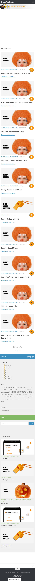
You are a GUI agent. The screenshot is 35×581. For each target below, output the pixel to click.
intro (24, 394)
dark (22, 389)
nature (8, 396)
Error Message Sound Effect (8, 525)
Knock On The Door (6, 547)
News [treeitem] (6, 375)
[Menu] (33, 2)
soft (9, 399)
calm (5, 389)
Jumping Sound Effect (9, 248)
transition (23, 399)
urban (27, 399)
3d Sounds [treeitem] (8, 365)
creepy (18, 389)
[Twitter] (33, 357)
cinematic (13, 390)
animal (18, 387)
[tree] (17, 372)
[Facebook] (30, 357)
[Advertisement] (17, 28)
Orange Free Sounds (7, 2)
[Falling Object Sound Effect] (17, 176)
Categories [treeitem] (8, 367)
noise (13, 397)
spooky (11, 399)
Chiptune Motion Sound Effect (12, 132)
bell (30, 387)
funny (2, 394)
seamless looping (4, 399)
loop (29, 394)
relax (23, 397)
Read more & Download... (8, 76)
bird (31, 387)
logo (26, 394)
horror (18, 394)
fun (33, 392)
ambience (7, 387)
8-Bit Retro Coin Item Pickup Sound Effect (17, 103)
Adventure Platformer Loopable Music (15, 73)
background (24, 387)
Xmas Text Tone (5, 458)
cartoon (8, 389)
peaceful (16, 397)
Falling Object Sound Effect (11, 190)
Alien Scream (4, 503)
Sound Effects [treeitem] (8, 377)
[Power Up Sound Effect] (17, 205)
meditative (3, 397)
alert (2, 387)
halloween (10, 394)
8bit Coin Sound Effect (9, 306)
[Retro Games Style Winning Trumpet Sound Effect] (17, 321)
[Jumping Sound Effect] (17, 234)
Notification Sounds (6, 456)
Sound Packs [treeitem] (8, 379)
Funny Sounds (5, 69)
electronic (3, 392)
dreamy (29, 389)
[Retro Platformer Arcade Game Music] (17, 263)
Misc (2, 477)
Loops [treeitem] (6, 371)
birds (2, 389)
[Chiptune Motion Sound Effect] (17, 117)
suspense (15, 399)
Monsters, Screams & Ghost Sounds (10, 499)
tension (19, 399)
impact (21, 394)
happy (14, 394)
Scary (30, 397)
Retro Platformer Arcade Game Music (15, 277)
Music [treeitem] (6, 373)
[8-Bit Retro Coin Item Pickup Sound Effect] (17, 88)
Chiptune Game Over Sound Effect (14, 161)
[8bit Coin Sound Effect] (17, 292)
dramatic (24, 389)
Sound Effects (14, 69)
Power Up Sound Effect (10, 219)
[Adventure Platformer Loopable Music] (17, 59)
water (30, 399)
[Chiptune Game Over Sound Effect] (17, 147)
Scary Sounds (23, 499)
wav (2, 401)
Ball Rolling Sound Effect (7, 480)
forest (7, 392)
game (6, 394)
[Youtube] (28, 357)
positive (20, 397)
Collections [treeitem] (8, 369)
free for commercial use (20, 391)
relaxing (27, 397)
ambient (13, 387)
